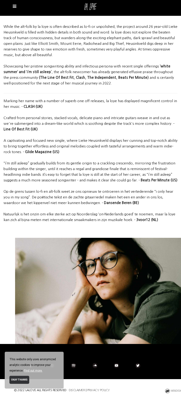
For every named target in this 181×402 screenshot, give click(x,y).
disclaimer (77, 390)
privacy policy (98, 390)
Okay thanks (19, 379)
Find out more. (33, 370)
